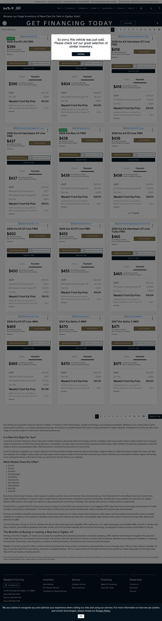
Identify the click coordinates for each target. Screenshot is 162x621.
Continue (81, 54)
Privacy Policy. (103, 611)
